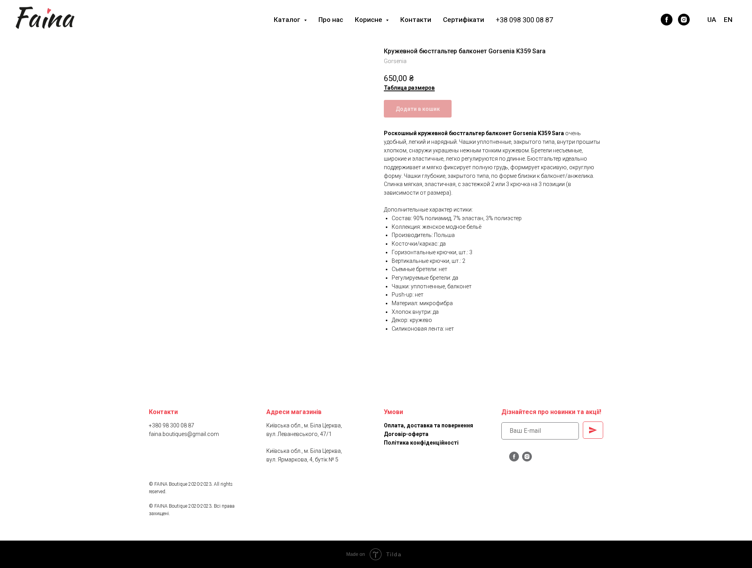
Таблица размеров (409, 88)
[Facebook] (633, 19)
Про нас (330, 20)
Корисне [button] (369, 20)
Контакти (415, 20)
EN (728, 20)
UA (711, 20)
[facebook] (666, 19)
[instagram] (684, 19)
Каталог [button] (288, 20)
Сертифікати (463, 20)
